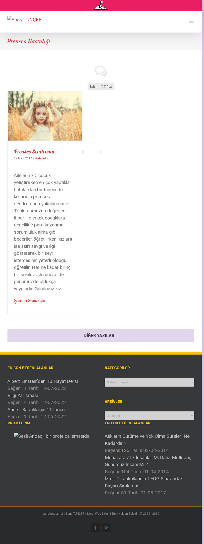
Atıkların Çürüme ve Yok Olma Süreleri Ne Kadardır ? (147, 439)
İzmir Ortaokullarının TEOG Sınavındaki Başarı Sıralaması (144, 482)
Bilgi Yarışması (22, 395)
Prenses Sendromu (34, 151)
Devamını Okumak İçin (29, 300)
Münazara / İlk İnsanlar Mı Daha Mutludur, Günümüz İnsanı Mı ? (148, 461)
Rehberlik (41, 158)
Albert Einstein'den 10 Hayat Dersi (42, 381)
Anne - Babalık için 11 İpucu (36, 409)
